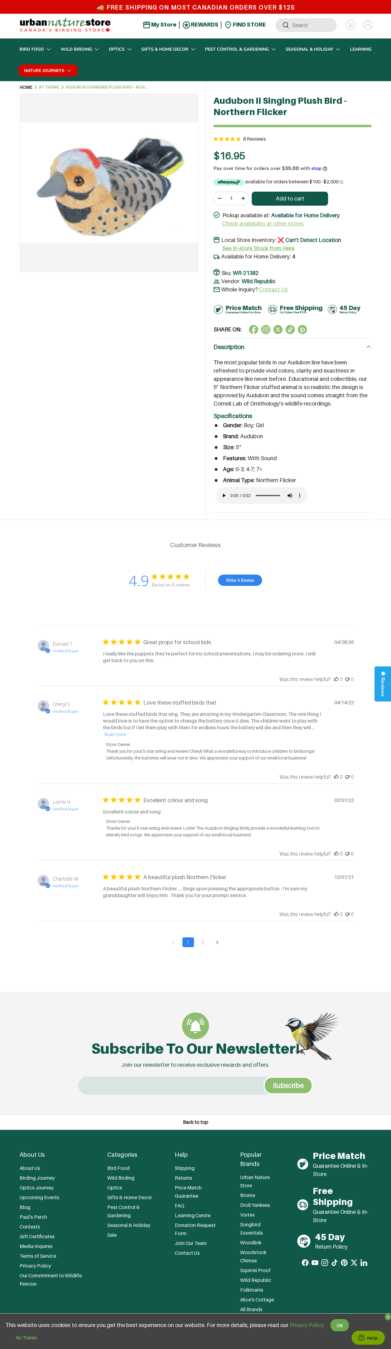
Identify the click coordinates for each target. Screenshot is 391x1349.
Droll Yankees (255, 1205)
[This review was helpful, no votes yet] (336, 679)
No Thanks (26, 1337)
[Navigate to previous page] (173, 942)
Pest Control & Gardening (237, 49)
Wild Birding (76, 49)
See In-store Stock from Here (258, 248)
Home (26, 87)
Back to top (195, 1122)
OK (340, 1325)
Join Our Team (191, 1243)
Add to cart (290, 198)
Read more (115, 734)
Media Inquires (36, 1246)
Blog (25, 1207)
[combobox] (306, 25)
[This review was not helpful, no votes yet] (347, 679)
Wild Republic (259, 281)
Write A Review (240, 580)
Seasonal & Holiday (309, 49)
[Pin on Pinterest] (302, 329)
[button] (350, 24)
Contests (30, 1227)
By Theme (49, 87)
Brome (247, 1195)
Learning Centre (192, 1215)
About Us (30, 1168)
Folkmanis (251, 1289)
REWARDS (204, 24)
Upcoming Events (39, 1197)
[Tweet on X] (266, 329)
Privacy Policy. (307, 1325)
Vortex (247, 1214)
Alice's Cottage (257, 1299)
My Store (163, 24)
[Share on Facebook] (253, 329)
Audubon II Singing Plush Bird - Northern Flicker (107, 87)
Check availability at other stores (263, 223)
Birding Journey (37, 1178)
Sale (112, 1235)
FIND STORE (249, 24)
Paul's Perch (33, 1217)
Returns (183, 1178)
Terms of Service (38, 1256)
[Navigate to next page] (217, 942)
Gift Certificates (37, 1236)
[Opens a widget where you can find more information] (368, 1338)
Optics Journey (36, 1188)
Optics (117, 49)
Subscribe (288, 1085)
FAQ (179, 1206)
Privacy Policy (35, 1266)
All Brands (251, 1309)
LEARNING (360, 49)
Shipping (185, 1168)
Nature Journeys (44, 71)
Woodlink (250, 1242)
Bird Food (32, 49)
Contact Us (273, 289)
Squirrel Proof (255, 1270)
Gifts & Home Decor (164, 49)
